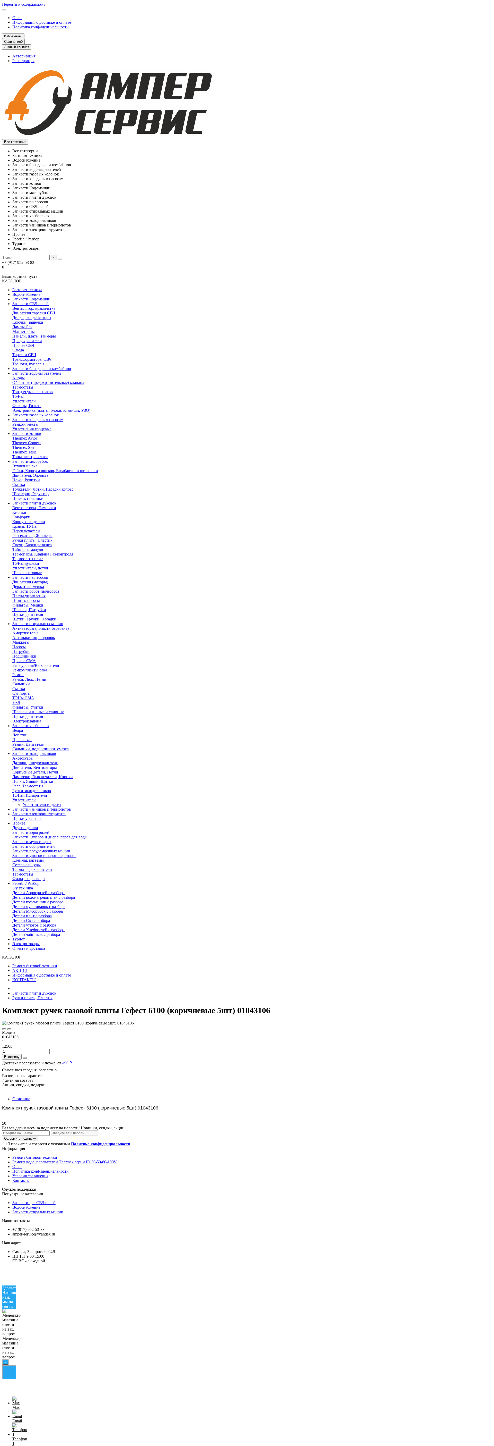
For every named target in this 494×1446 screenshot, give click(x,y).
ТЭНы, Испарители (29, 795)
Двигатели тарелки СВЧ (33, 313)
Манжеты (20, 642)
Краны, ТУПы (25, 526)
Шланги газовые (27, 572)
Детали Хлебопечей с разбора (38, 930)
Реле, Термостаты (27, 786)
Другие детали (25, 828)
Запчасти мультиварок (31, 841)
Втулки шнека (24, 466)
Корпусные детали (28, 521)
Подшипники (24, 656)
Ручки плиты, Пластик (32, 540)
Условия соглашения (30, 1176)
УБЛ (16, 702)
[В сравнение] (9, 1029)
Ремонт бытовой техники (34, 966)
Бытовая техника (27, 290)
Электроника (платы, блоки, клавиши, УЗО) (51, 410)
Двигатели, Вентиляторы (34, 767)
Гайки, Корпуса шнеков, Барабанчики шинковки (55, 470)
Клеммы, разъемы (28, 860)
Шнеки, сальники (27, 498)
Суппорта (21, 693)
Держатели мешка (28, 586)
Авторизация (24, 56)
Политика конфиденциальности (40, 27)
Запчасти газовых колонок (35, 415)
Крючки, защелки (27, 322)
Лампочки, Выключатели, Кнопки (42, 777)
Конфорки (21, 517)
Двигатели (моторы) (30, 582)
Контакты (21, 1180)
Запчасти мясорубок (30, 461)
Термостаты (22, 387)
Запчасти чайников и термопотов (41, 809)
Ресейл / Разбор (25, 883)
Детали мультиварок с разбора (38, 906)
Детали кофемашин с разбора (38, 902)
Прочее (18, 823)
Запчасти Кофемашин (31, 299)
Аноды (18, 378)
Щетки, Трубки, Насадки (34, 619)
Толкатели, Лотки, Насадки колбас (42, 489)
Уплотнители (24, 401)
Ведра (17, 730)
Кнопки (19, 512)
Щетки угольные (27, 818)
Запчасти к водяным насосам (37, 419)
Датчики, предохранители (35, 763)
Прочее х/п (22, 739)
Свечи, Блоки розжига (32, 545)
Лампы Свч (22, 327)
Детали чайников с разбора (36, 934)
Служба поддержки (19, 1189)
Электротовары (26, 943)
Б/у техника (22, 888)
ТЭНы (18, 396)
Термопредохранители (32, 869)
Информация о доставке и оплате (41, 22)
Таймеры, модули (27, 549)
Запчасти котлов (26, 433)
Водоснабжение (26, 294)
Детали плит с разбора (32, 916)
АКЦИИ (20, 970)
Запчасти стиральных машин (37, 623)
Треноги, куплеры (28, 364)
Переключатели (26, 531)
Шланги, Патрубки (29, 610)
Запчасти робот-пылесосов (35, 591)
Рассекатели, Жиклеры (32, 535)
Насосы (19, 647)
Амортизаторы (25, 633)
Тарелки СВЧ (24, 354)
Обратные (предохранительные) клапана (48, 382)
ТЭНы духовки (25, 563)
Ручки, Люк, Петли (29, 679)
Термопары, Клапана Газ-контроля (42, 554)
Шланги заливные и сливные (38, 712)
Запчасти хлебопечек (30, 726)
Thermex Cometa (26, 443)
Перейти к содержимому (24, 4)
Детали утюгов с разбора (34, 925)
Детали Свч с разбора (31, 920)
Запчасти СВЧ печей (30, 303)
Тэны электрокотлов (30, 457)
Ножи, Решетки (26, 480)
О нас (17, 17)
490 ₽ (67, 1063)
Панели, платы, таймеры (34, 336)
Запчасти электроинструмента (39, 814)
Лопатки (20, 735)
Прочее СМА (24, 661)
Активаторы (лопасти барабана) (40, 628)
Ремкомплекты (25, 424)
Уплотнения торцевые (31, 429)
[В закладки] (4, 1029)
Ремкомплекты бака (29, 670)
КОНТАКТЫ (24, 980)
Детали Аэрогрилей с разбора (38, 892)
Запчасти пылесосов (30, 577)
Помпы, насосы (26, 600)
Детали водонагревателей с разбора (43, 897)
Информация (13, 1148)
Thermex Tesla (24, 452)
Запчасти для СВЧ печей (34, 1202)
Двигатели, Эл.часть (30, 475)
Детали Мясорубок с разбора (37, 911)
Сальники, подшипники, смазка (40, 749)
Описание (21, 1099)
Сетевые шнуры (26, 865)
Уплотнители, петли (30, 568)
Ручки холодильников (31, 790)
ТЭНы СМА (23, 698)
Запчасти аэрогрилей (30, 832)
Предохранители (27, 341)
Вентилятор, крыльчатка (33, 308)
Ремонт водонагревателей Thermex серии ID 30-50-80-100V (64, 1162)
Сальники (21, 684)
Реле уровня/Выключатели (35, 665)
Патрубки (21, 651)
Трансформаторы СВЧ (31, 359)
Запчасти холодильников (34, 753)
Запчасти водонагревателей (36, 373)
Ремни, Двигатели (28, 744)
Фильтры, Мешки (27, 605)
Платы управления (29, 596)
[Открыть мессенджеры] (9, 1372)
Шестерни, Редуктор (30, 494)
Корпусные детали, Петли (35, 772)
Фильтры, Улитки (27, 707)
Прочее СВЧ (23, 345)
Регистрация (23, 60)
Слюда (18, 350)
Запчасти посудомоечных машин (41, 851)
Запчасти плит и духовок (34, 503)
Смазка (18, 484)
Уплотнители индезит (42, 804)
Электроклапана (26, 721)
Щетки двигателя (27, 614)
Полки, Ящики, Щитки (32, 781)
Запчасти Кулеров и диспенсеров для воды (49, 837)
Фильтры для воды (28, 879)
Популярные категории (22, 1194)
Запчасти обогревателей (33, 846)
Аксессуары (22, 758)
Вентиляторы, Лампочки (34, 508)
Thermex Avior (24, 438)
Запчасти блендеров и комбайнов (41, 368)
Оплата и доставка (28, 948)
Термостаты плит (27, 559)
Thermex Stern (24, 447)
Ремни (18, 674)
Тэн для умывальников (32, 392)
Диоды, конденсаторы (31, 317)
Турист (18, 939)
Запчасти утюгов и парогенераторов (44, 855)
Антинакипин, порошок (33, 637)
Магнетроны (23, 331)
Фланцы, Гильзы (26, 405)
